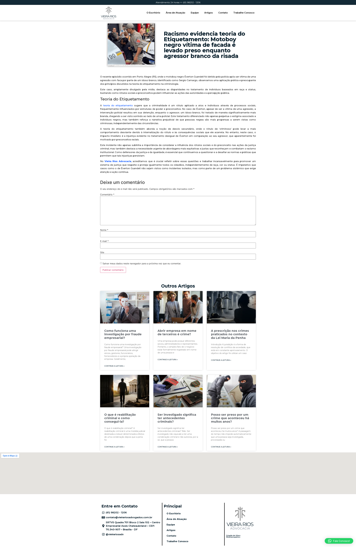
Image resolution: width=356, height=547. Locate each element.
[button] (339, 541)
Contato (223, 12)
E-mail (104, 241)
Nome (104, 230)
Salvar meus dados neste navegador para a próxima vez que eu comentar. (142, 263)
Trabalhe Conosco (243, 12)
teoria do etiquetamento (117, 105)
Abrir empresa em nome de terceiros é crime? (177, 332)
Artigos (208, 12)
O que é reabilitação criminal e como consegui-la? (120, 418)
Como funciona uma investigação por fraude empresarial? (123, 334)
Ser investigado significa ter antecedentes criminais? (177, 418)
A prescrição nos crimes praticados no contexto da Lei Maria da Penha (230, 334)
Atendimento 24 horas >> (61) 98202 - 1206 (178, 2)
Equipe (195, 12)
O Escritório (153, 12)
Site (102, 252)
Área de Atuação (175, 12)
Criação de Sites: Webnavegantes (233, 536)
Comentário (107, 194)
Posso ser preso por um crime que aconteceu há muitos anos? (230, 418)
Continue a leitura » (114, 366)
